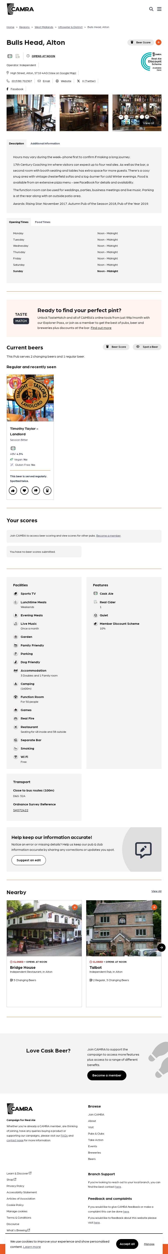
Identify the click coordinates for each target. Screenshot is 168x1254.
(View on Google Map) (62, 72)
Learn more (32, 1246)
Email (46, 80)
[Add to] (158, 42)
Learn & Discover (18, 1173)
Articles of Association (21, 1198)
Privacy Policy (15, 1185)
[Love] (24, 490)
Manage (149, 1243)
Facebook (17, 88)
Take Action (95, 1139)
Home (10, 26)
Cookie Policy (15, 1204)
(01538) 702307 (22, 80)
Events (92, 1146)
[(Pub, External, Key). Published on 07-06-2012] (44, 953)
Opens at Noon (43, 55)
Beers (92, 1158)
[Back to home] (20, 9)
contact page (15, 1140)
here (118, 1186)
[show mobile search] (151, 9)
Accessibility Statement (22, 1192)
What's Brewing (17, 1230)
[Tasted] (47, 490)
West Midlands (44, 26)
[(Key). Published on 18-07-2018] (123, 953)
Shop (10, 1179)
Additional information (45, 143)
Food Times (42, 221)
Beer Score (143, 42)
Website (66, 80)
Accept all (127, 1244)
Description (16, 143)
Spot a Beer (150, 346)
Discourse (13, 1223)
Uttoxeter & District (70, 26)
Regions (24, 26)
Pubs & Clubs (96, 1133)
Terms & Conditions (19, 1217)
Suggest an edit (29, 860)
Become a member (108, 535)
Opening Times (18, 221)
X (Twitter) (88, 80)
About (92, 1120)
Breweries (94, 1152)
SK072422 (20, 810)
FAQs (64, 1135)
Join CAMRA (96, 1114)
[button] (161, 947)
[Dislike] (36, 490)
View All (156, 891)
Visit (91, 1127)
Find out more (101, 328)
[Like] (13, 490)
